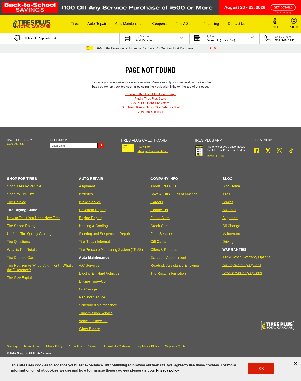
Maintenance (232, 234)
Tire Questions (18, 242)
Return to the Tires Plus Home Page (150, 94)
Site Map (12, 346)
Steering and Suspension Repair (104, 234)
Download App (216, 155)
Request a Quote (175, 346)
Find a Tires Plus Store (150, 98)
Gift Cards (158, 242)
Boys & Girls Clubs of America (173, 194)
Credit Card (159, 226)
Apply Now (144, 146)
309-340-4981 (285, 40)
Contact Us (159, 210)
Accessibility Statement (117, 346)
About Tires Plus (163, 186)
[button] (75, 24)
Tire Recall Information (168, 273)
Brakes (227, 202)
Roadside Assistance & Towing (174, 265)
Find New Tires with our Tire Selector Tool (150, 107)
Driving (228, 242)
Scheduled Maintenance (98, 305)
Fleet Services (161, 234)
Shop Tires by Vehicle (24, 186)
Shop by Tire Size (21, 194)
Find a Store (160, 218)
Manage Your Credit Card (153, 151)
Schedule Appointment (168, 257)
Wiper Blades (89, 329)
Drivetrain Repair (92, 210)
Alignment (87, 186)
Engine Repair (90, 218)
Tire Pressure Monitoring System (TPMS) (111, 250)
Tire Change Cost (21, 257)
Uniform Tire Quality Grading (29, 234)
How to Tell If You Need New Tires (33, 218)
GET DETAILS (207, 48)
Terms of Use (31, 346)
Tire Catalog (16, 202)
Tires (226, 194)
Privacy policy (167, 371)
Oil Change (88, 289)
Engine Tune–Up (92, 281)
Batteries (86, 194)
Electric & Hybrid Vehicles (99, 273)
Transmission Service (96, 313)
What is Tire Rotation (23, 250)
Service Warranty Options (242, 273)
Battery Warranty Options (241, 265)
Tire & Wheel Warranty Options (246, 257)
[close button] (295, 363)
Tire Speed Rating (21, 226)
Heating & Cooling (93, 226)
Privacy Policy (54, 346)
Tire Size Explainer (22, 278)
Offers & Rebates (163, 250)
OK (261, 368)
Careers (156, 202)
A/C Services (89, 265)
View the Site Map (150, 111)
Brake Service (90, 202)
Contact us (15, 144)
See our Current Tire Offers (150, 103)
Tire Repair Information (97, 242)
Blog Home (231, 186)
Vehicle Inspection (93, 321)
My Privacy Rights (148, 346)
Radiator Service (92, 297)
